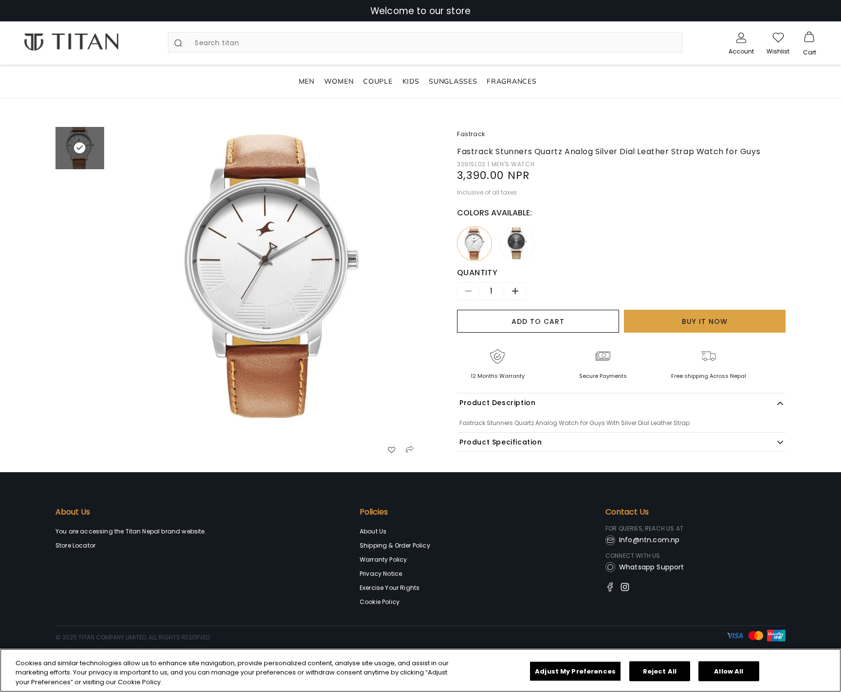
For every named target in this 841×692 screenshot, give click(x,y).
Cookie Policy (380, 602)
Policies (374, 512)
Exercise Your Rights (390, 588)
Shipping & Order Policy (395, 545)
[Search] (178, 42)
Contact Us (627, 512)
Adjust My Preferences (575, 670)
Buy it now (705, 321)
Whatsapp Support (651, 567)
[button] (809, 37)
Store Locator (75, 545)
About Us (72, 512)
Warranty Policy (383, 559)
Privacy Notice (381, 573)
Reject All (659, 670)
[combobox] (425, 42)
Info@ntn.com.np (649, 540)
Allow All (728, 670)
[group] (271, 278)
